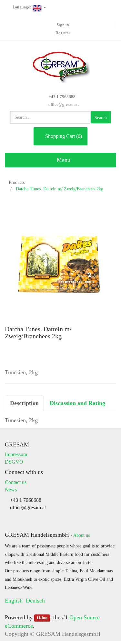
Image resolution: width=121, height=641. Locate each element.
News (11, 489)
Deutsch (35, 600)
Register (62, 32)
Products (17, 182)
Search (101, 117)
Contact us (15, 482)
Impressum (16, 454)
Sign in (62, 24)
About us (81, 535)
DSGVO (14, 462)
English (14, 600)
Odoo (42, 617)
